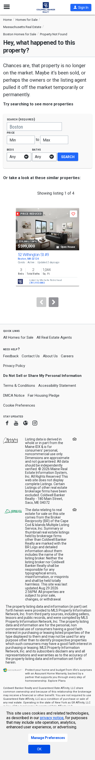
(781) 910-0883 (37, 283)
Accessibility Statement (57, 385)
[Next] (53, 302)
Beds (10, 149)
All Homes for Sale (18, 337)
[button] (80, 7)
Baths (36, 149)
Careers (67, 356)
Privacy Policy (14, 366)
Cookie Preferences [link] (19, 405)
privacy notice (52, 718)
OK (39, 749)
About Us (50, 356)
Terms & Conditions (19, 385)
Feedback (11, 356)
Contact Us (31, 356)
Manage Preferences (48, 738)
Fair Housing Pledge (43, 395)
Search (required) (21, 119)
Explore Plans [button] (57, 680)
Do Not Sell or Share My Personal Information (42, 375)
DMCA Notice (14, 395)
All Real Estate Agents (54, 337)
